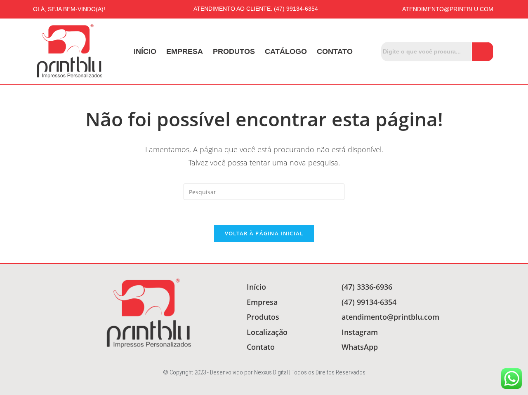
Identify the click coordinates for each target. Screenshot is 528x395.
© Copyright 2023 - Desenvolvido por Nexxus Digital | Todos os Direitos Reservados (264, 372)
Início (145, 51)
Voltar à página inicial (264, 233)
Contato (335, 51)
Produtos (234, 51)
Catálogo (286, 51)
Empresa (184, 51)
